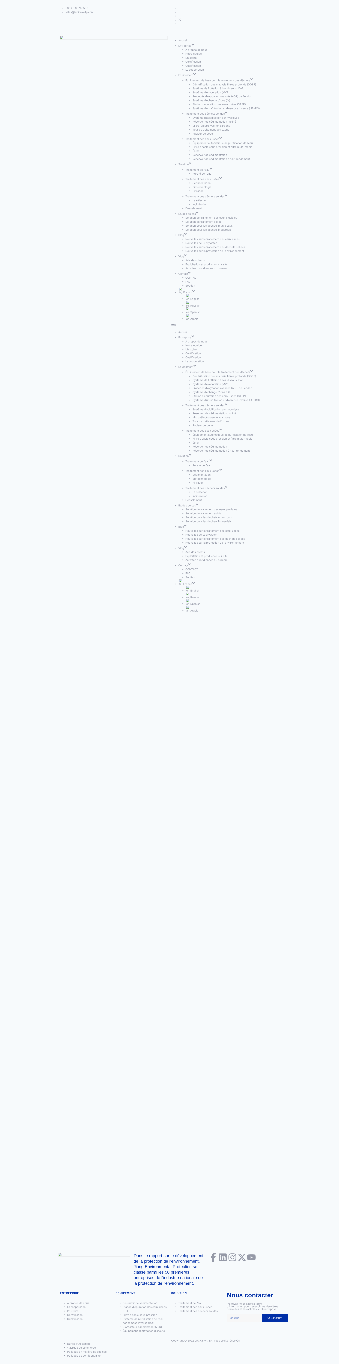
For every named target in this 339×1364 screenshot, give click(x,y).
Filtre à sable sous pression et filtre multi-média (222, 147)
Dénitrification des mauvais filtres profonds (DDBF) (224, 84)
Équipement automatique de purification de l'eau (222, 143)
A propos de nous (196, 49)
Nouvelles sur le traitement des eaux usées (212, 239)
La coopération (194, 69)
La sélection (199, 200)
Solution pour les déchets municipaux (209, 225)
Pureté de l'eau (201, 173)
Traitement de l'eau (197, 169)
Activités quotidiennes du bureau (206, 268)
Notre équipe (193, 53)
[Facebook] (179, 20)
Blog (181, 235)
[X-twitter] (241, 1257)
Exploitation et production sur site (206, 264)
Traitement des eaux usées (202, 139)
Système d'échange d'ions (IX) (211, 100)
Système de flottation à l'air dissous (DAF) (218, 88)
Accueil (183, 40)
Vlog (181, 256)
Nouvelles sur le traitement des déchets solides (215, 247)
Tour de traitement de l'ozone (210, 129)
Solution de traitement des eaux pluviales (211, 217)
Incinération (200, 204)
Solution (183, 164)
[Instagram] (232, 1257)
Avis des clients (195, 260)
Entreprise (184, 45)
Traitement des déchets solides (205, 113)
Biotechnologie (201, 187)
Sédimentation (201, 183)
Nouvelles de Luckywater (201, 243)
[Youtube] (251, 1257)
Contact (183, 273)
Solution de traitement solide (203, 221)
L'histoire (191, 57)
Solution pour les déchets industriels (208, 229)
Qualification (193, 65)
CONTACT (191, 277)
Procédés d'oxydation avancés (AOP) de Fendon (222, 96)
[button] (225, 326)
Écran (196, 151)
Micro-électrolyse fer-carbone (211, 125)
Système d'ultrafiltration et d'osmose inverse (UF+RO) (226, 108)
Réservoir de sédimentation (209, 155)
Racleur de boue (202, 133)
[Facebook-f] (213, 1257)
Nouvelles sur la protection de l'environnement (214, 251)
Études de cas (187, 213)
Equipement (185, 75)
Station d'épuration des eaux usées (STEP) (219, 104)
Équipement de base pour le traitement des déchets (217, 80)
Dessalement (193, 208)
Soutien (190, 285)
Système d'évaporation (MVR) (210, 92)
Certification (193, 61)
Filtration (198, 191)
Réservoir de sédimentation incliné (214, 121)
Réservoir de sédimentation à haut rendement (221, 159)
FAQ (187, 281)
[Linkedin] (222, 1257)
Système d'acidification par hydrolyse (215, 117)
